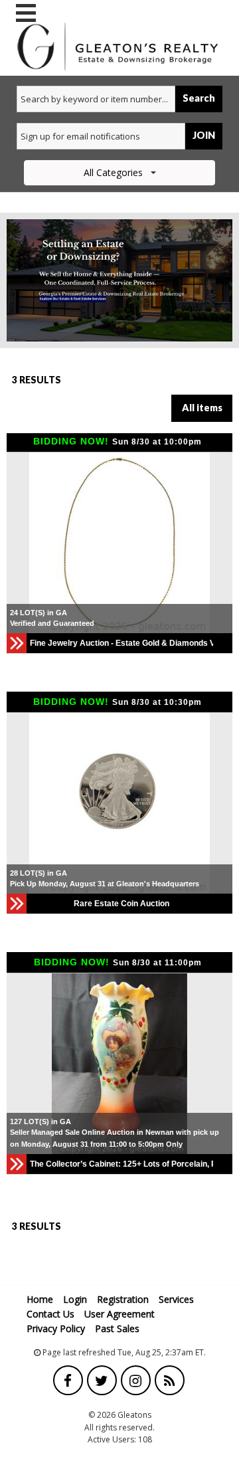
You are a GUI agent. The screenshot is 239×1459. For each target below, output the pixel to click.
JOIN (204, 135)
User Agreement (119, 1314)
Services (176, 1299)
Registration (123, 1299)
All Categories (113, 172)
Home (40, 1299)
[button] (18, 542)
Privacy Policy (56, 1328)
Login (75, 1299)
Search (199, 98)
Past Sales (117, 1328)
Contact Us (50, 1314)
